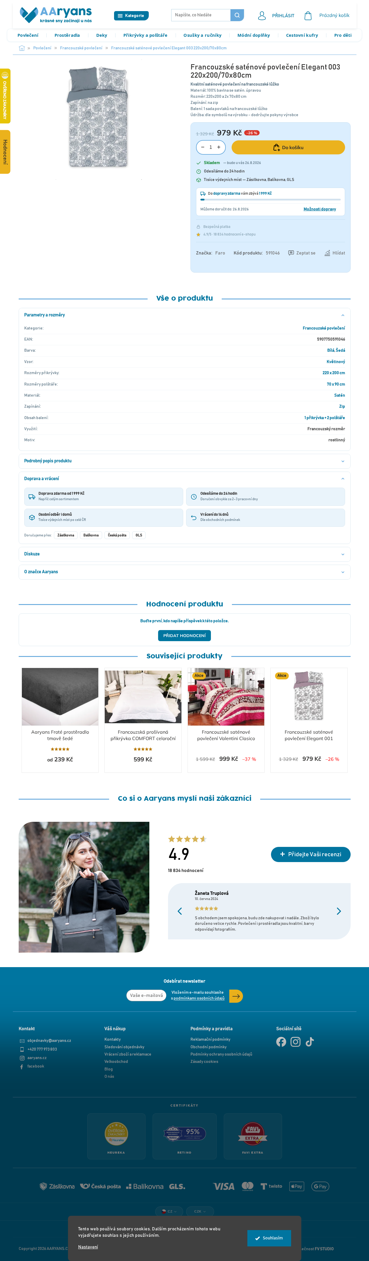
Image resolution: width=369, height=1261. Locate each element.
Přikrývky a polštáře (145, 35)
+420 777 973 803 (42, 1049)
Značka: (210, 253)
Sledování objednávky (124, 1047)
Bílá (330, 350)
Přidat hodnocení (184, 635)
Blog (108, 1069)
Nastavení (88, 1247)
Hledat (237, 15)
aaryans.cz (37, 1058)
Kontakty (112, 1039)
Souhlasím (273, 1238)
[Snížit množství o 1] (202, 147)
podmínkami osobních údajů (199, 998)
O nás (109, 1077)
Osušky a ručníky (202, 35)
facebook (35, 1066)
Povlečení (28, 35)
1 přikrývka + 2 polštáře (325, 418)
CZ (170, 1211)
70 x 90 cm (336, 384)
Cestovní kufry (302, 35)
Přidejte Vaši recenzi (314, 854)
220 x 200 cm (334, 373)
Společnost (313, 1249)
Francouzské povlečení (324, 328)
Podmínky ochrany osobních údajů (221, 1054)
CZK (198, 1211)
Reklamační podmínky (210, 1039)
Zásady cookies (204, 1062)
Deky (101, 35)
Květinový (336, 362)
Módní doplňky (253, 35)
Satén (339, 395)
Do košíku (293, 147)
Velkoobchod (116, 1062)
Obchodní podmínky (208, 1047)
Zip (342, 406)
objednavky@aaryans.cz (49, 1041)
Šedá (340, 350)
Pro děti (342, 35)
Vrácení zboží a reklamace (127, 1054)
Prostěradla (67, 35)
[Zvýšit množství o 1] (218, 147)
